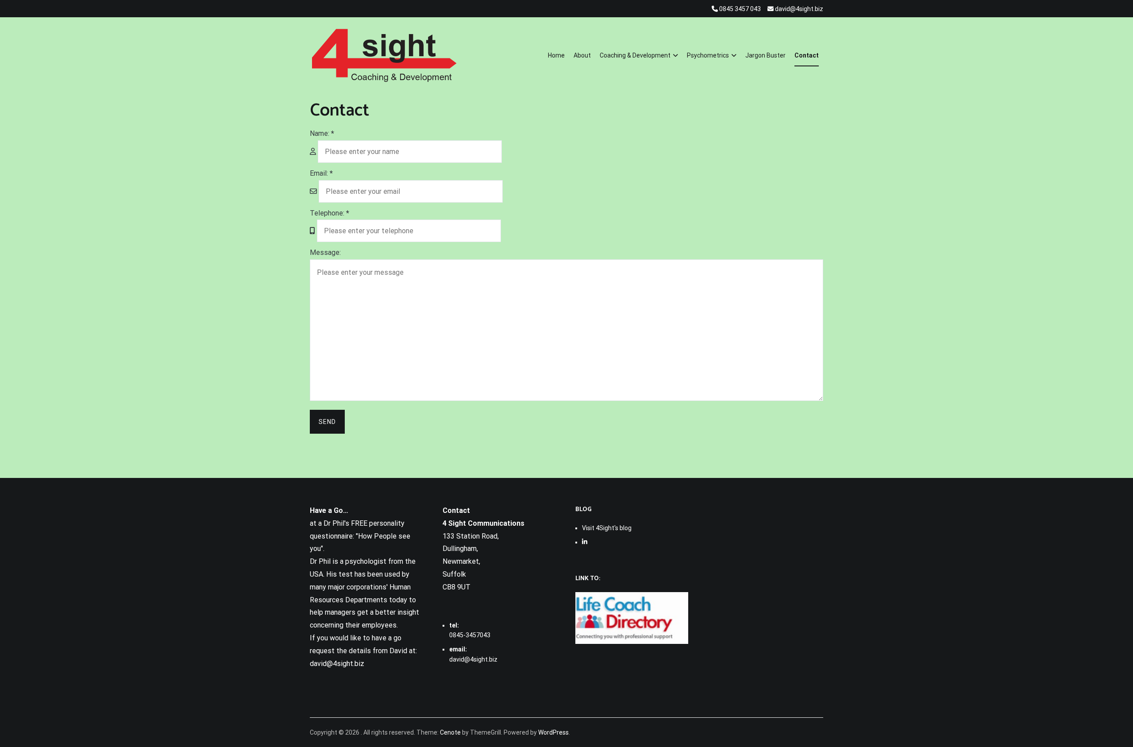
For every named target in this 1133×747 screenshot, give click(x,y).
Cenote (450, 732)
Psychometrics (708, 55)
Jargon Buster (765, 55)
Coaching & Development (635, 55)
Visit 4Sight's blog (607, 527)
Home (556, 55)
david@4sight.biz (473, 659)
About (582, 55)
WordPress (553, 732)
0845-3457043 (469, 635)
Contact (806, 55)
